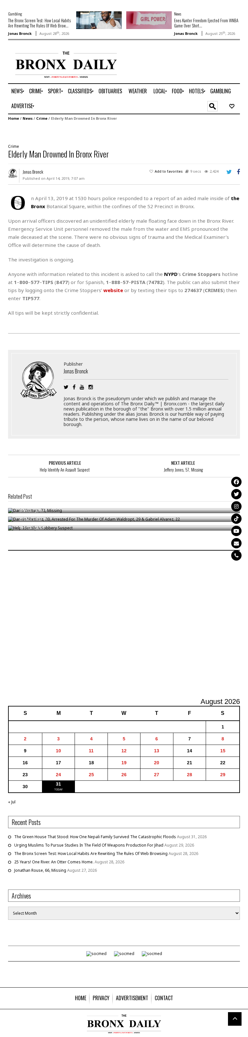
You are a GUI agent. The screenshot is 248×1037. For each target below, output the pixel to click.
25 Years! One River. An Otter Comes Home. (54, 862)
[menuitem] (17, 91)
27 (156, 774)
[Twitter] (236, 494)
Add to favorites (169, 171)
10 (58, 750)
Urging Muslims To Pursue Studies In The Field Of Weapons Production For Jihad (88, 845)
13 (156, 750)
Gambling (15, 13)
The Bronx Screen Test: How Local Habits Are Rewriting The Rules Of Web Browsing (91, 853)
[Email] (236, 543)
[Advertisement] (124, 625)
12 (124, 750)
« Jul (12, 802)
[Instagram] (236, 506)
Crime (41, 118)
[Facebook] (236, 482)
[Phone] (236, 555)
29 (222, 774)
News (177, 13)
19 (124, 762)
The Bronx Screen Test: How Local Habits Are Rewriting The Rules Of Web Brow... (39, 23)
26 (124, 774)
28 (189, 774)
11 (91, 750)
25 (91, 774)
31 (58, 784)
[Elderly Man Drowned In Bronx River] (121, 131)
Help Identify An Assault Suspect (65, 469)
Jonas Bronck (20, 33)
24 (58, 774)
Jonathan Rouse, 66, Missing (40, 870)
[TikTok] (236, 518)
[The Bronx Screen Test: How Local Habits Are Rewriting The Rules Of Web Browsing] (99, 20)
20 (156, 762)
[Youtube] (236, 531)
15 (222, 750)
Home (13, 118)
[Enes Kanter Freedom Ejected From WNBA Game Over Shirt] (149, 20)
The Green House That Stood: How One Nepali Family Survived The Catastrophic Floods (95, 836)
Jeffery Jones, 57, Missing (183, 469)
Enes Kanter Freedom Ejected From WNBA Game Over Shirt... (206, 23)
